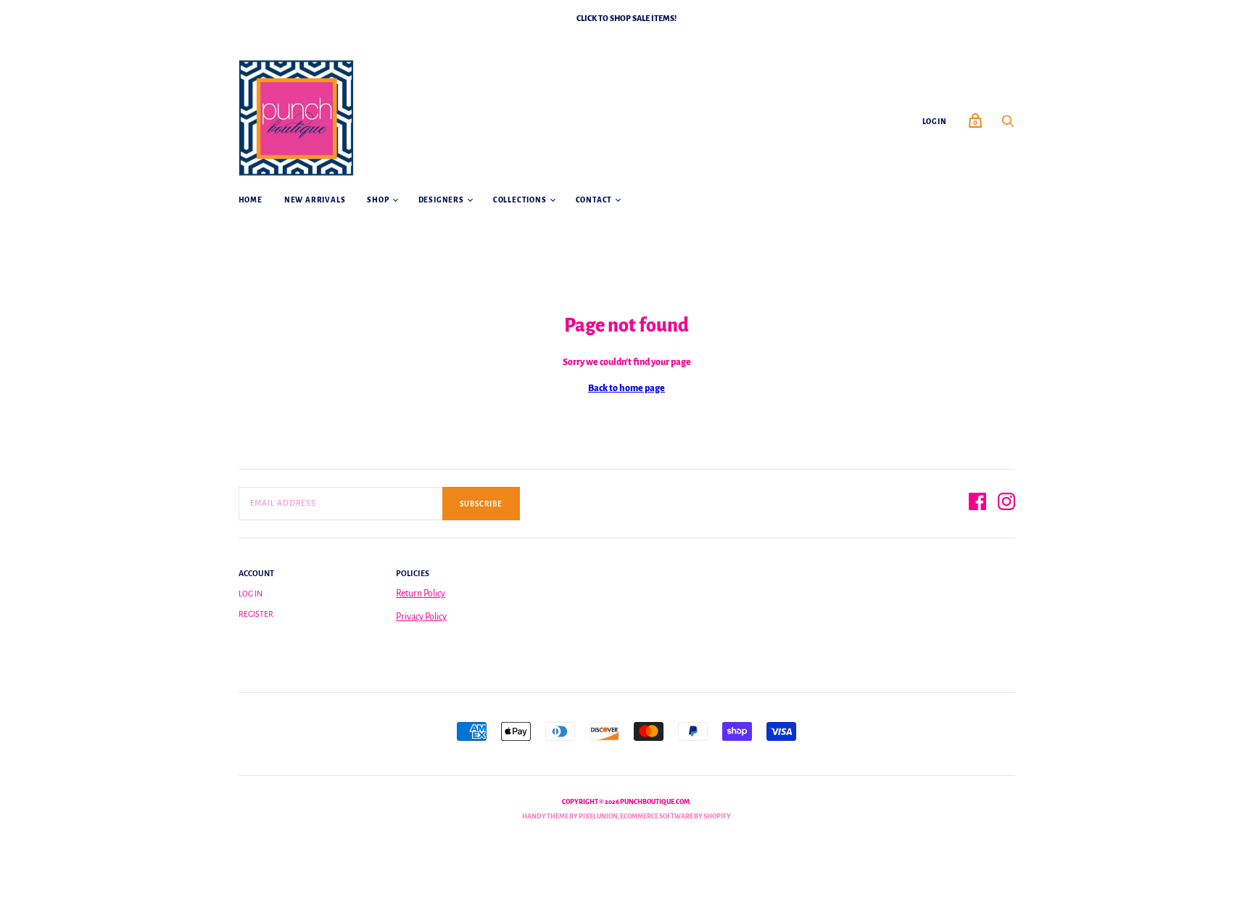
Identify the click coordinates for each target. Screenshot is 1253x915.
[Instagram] (1006, 504)
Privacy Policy (421, 617)
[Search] (1008, 125)
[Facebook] (977, 504)
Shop (378, 200)
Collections (520, 200)
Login (934, 122)
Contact (594, 200)
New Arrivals (315, 200)
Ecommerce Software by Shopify (675, 816)
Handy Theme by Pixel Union (570, 816)
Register (256, 614)
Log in (250, 593)
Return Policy (420, 593)
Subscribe (481, 504)
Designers (441, 200)
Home (250, 200)
